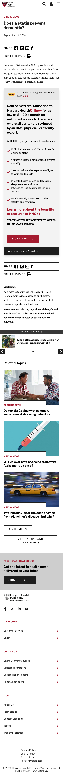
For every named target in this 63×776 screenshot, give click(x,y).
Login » (34, 251)
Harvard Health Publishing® (27, 768)
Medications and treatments (30, 541)
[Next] (60, 351)
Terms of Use (28, 757)
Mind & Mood (12, 16)
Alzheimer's (17, 529)
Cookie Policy (28, 754)
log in (26, 96)
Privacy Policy (28, 750)
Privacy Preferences (31, 761)
